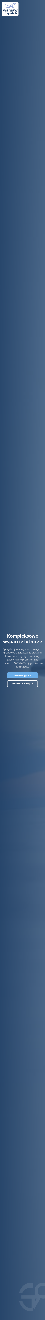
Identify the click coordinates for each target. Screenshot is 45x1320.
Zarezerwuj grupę (22, 675)
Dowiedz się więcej (21, 683)
